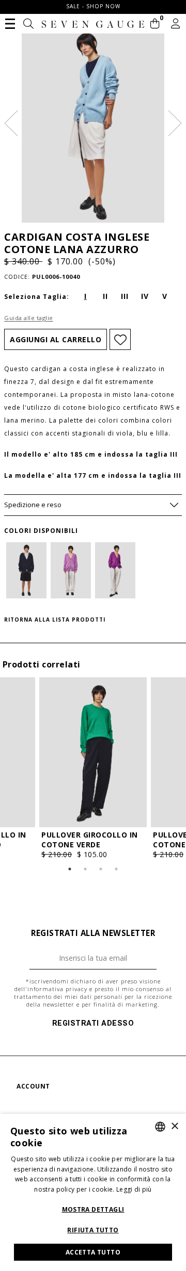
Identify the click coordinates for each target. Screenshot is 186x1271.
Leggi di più (134, 1189)
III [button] (125, 296)
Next (174, 123)
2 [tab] (85, 869)
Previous (11, 123)
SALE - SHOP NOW (93, 6)
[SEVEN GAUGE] (93, 24)
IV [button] (145, 296)
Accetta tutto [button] (93, 1252)
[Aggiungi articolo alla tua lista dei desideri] (120, 339)
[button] (10, 22)
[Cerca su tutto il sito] (28, 24)
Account (33, 1086)
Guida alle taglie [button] (28, 318)
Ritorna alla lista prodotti (54, 619)
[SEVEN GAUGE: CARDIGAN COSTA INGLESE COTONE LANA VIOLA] (115, 570)
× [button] (174, 1126)
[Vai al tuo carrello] (155, 24)
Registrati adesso (93, 1023)
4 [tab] (116, 869)
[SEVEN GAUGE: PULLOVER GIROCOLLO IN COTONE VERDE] (93, 752)
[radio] (85, 296)
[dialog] (93, 1192)
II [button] (105, 296)
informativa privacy (57, 989)
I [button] (85, 296)
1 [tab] (70, 869)
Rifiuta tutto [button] (92, 1230)
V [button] (164, 296)
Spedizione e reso (32, 504)
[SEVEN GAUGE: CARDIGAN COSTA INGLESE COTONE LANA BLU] (26, 570)
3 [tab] (101, 869)
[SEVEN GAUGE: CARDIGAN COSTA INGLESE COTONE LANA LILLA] (71, 570)
